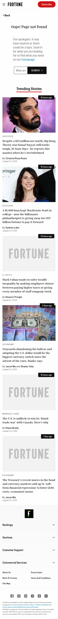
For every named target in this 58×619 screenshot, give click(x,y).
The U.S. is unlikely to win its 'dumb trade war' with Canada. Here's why (25, 420)
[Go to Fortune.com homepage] (15, 4)
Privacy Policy (29, 605)
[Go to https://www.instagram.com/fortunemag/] (32, 596)
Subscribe (46, 4)
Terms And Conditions (40, 578)
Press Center (36, 572)
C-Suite (7, 275)
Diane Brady (12, 428)
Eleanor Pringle (14, 297)
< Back (6, 15)
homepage (28, 59)
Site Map (6, 583)
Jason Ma (11, 367)
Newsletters (10, 414)
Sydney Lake (12, 228)
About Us (6, 572)
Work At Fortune (9, 578)
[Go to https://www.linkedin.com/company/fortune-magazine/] (25, 596)
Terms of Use (18, 605)
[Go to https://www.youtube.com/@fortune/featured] (46, 596)
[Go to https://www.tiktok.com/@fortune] (39, 596)
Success (7, 136)
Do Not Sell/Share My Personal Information (25, 607)
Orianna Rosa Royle (16, 158)
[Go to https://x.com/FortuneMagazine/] (18, 596)
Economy (8, 344)
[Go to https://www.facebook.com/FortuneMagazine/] (12, 596)
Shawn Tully (27, 367)
